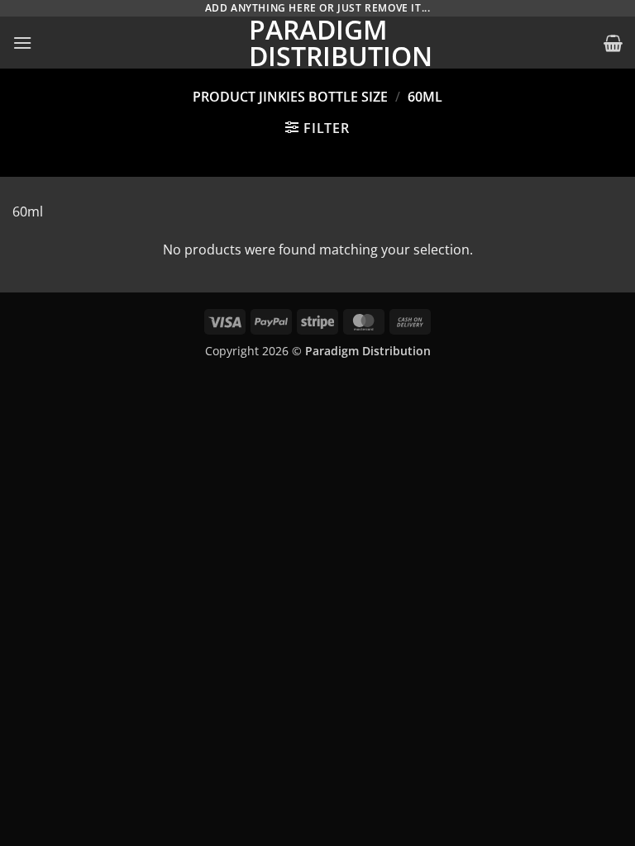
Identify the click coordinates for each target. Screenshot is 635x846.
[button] (22, 42)
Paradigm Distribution (317, 43)
